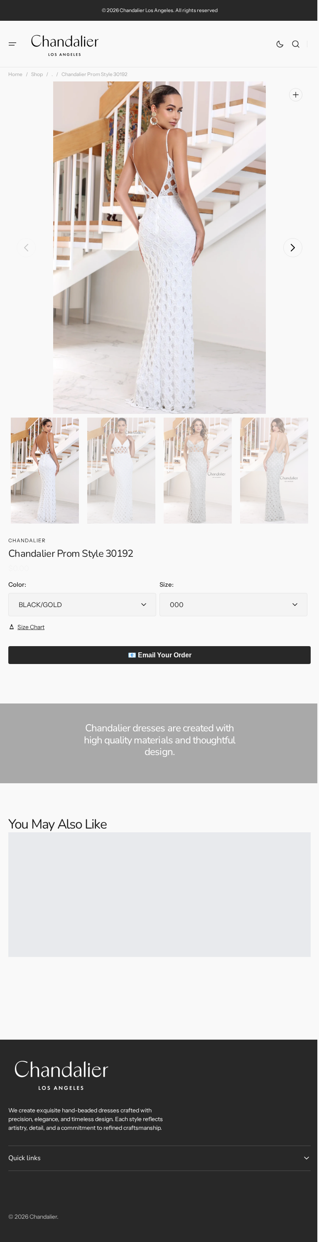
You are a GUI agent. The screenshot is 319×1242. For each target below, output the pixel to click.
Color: (17, 584)
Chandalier (43, 1216)
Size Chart (30, 627)
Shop (37, 74)
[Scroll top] (302, 1232)
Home (15, 74)
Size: (164, 584)
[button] (12, 44)
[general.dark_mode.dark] (274, 44)
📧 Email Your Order (156, 655)
